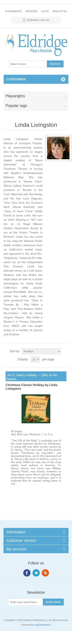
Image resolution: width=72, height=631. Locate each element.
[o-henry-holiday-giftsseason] (36, 422)
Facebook (27, 573)
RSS (45, 573)
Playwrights (13, 11)
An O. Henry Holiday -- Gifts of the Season (31, 377)
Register (31, 11)
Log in (45, 11)
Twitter (36, 573)
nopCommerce (42, 624)
